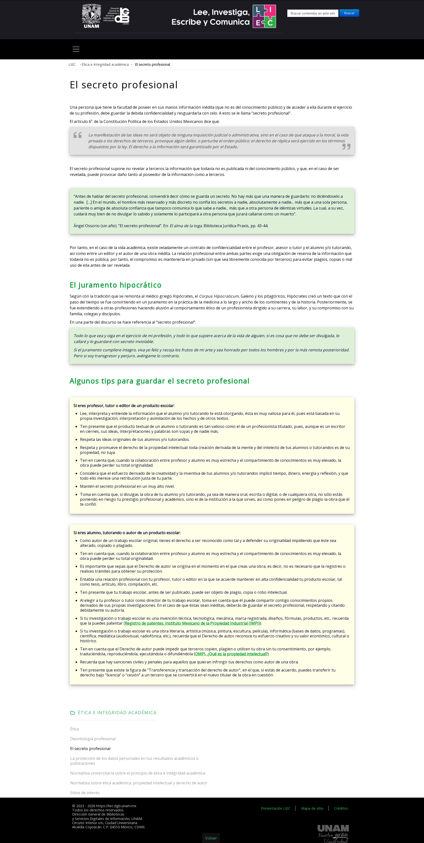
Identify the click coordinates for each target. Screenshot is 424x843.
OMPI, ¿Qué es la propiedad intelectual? (158, 577)
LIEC (71, 63)
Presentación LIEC (282, 725)
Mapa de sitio (315, 725)
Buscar (349, 13)
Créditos (341, 725)
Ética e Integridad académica (101, 63)
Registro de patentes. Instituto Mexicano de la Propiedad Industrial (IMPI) (152, 552)
